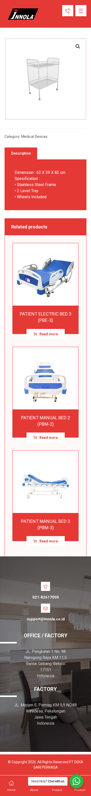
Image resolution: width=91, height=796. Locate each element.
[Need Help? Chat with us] (76, 781)
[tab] (21, 153)
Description (21, 153)
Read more (48, 334)
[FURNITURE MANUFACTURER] (22, 14)
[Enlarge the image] (77, 46)
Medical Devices (34, 137)
